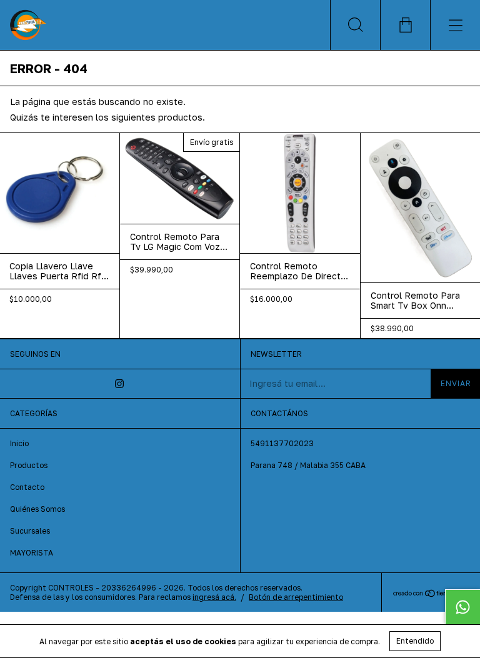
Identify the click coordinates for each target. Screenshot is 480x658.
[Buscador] (355, 25)
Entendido (415, 641)
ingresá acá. (214, 597)
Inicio (19, 443)
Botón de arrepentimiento (296, 597)
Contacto (27, 487)
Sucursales (30, 531)
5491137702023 (282, 443)
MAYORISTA (31, 552)
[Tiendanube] (431, 594)
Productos (29, 465)
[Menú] (455, 25)
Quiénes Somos (37, 509)
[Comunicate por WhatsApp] (462, 606)
